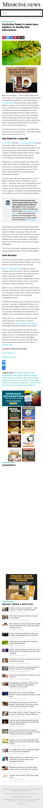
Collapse (34, 375)
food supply (34, 380)
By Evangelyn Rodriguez (23, 620)
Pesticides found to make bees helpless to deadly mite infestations (23, 642)
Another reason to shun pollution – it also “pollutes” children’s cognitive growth (23, 609)
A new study (6, 143)
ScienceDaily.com (8, 353)
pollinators (24, 383)
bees (15, 375)
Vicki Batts (15, 34)
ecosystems (6, 380)
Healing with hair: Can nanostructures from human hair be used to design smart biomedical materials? (23, 759)
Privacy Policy (21, 803)
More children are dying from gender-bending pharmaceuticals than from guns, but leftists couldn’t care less (24, 625)
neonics (5, 383)
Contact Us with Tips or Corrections (22, 796)
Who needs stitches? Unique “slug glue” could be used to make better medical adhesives (24, 713)
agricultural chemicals (22, 373)
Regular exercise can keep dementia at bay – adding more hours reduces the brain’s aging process (24, 742)
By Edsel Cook (21, 716)
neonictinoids (14, 383)
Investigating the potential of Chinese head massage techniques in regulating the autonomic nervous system (23, 685)
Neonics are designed (10, 269)
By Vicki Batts (20, 645)
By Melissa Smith (21, 655)
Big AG (20, 375)
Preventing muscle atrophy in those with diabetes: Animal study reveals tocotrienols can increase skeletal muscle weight (23, 704)
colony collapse (8, 378)
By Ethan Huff (20, 629)
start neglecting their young (25, 323)
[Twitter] (21, 365)
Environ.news (7, 345)
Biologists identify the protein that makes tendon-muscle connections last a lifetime (23, 768)
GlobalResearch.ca (9, 357)
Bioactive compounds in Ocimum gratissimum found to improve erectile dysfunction (24, 668)
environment (24, 380)
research (33, 383)
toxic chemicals (16, 385)
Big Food (26, 375)
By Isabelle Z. (20, 637)
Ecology (35, 378)
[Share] (21, 368)
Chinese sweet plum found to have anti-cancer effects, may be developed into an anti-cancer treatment (24, 651)
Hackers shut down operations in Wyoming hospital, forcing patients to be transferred (23, 634)
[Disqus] (21, 494)
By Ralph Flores (21, 612)
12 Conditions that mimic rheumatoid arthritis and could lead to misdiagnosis (24, 750)
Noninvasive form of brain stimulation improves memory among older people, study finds (24, 694)
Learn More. (31, 220)
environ (15, 380)
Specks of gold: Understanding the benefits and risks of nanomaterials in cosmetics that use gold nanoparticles (24, 722)
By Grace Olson (21, 689)
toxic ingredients (28, 385)
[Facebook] (21, 361)
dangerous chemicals (23, 378)
